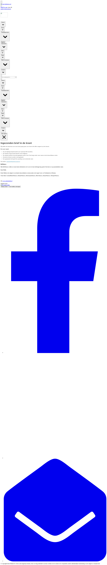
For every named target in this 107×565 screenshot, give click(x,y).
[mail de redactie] (55, 561)
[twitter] (55, 458)
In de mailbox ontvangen (14, 186)
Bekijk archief (4, 186)
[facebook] (55, 352)
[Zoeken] (16, 77)
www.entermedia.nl (7, 181)
